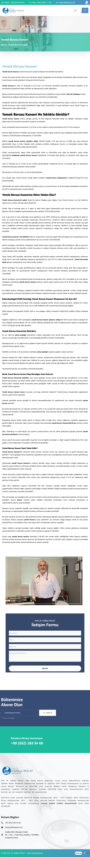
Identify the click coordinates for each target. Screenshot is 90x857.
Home (3, 45)
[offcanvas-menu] (86, 2)
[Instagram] (87, 853)
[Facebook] (84, 853)
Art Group (78, 853)
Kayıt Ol (49, 713)
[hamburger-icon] (75, 10)
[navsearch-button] (85, 10)
